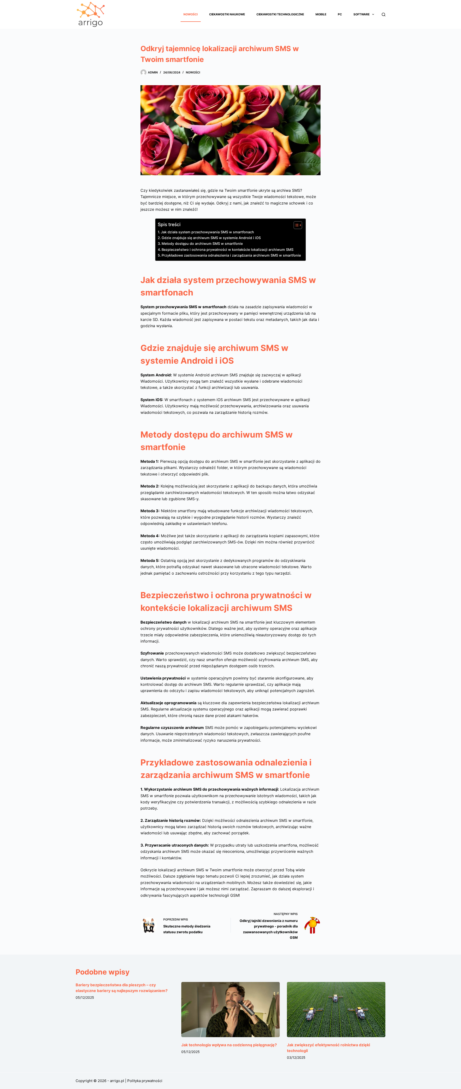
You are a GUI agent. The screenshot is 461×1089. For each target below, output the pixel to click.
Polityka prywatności (144, 1080)
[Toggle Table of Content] (295, 225)
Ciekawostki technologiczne (280, 14)
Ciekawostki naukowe (227, 14)
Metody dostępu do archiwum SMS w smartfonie (202, 243)
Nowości (190, 14)
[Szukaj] (383, 14)
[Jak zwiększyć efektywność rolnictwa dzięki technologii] (336, 1009)
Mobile (320, 14)
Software (361, 14)
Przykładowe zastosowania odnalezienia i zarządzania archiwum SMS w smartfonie (231, 255)
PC (340, 14)
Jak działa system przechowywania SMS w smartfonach (207, 232)
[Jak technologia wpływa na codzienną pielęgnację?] (230, 1009)
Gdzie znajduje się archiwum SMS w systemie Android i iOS (211, 238)
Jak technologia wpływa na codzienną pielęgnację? (229, 1044)
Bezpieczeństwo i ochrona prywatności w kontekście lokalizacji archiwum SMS (227, 249)
